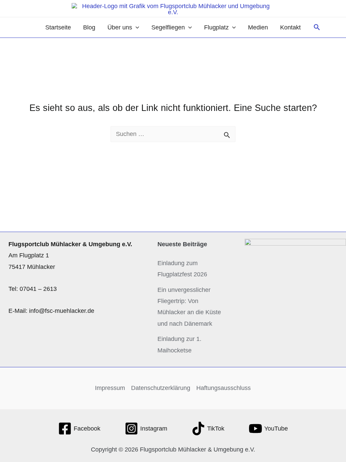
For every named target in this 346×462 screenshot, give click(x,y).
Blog (89, 27)
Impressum (110, 388)
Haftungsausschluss (223, 388)
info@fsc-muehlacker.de (61, 310)
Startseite (58, 27)
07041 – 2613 (38, 288)
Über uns (119, 27)
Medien (258, 27)
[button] (135, 27)
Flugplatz (216, 27)
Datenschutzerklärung (160, 388)
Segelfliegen (168, 27)
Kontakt (290, 27)
